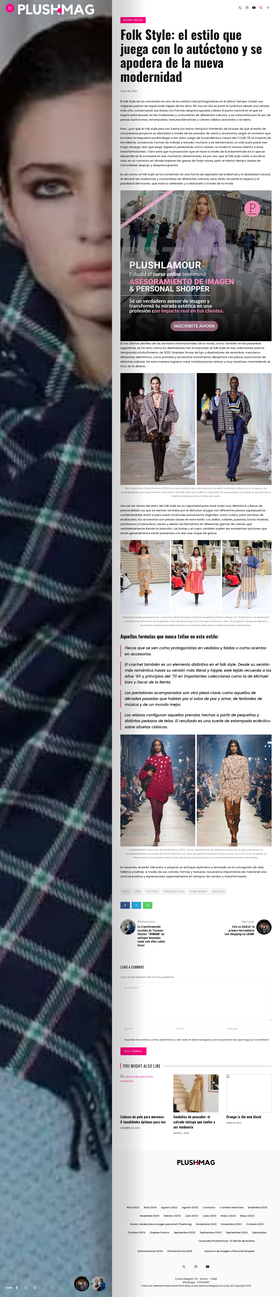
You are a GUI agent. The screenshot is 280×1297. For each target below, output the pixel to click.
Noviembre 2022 (206, 1224)
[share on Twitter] (25, 1287)
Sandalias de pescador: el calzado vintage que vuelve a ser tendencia (194, 1121)
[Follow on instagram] (247, 8)
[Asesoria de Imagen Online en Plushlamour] (196, 265)
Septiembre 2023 (210, 1232)
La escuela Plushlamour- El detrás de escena (226, 1241)
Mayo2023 (219, 891)
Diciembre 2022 (257, 1207)
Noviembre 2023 (231, 1224)
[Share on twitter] (136, 905)
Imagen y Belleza (133, 20)
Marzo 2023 (228, 1216)
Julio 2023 (191, 1216)
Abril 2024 (150, 1207)
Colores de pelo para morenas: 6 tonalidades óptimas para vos (143, 1119)
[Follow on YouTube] (254, 8)
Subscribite (259, 1232)
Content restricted (231, 1207)
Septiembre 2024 (237, 1232)
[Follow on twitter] (240, 8)
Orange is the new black (244, 1116)
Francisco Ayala (174, 891)
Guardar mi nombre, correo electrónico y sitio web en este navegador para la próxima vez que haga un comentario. (197, 1040)
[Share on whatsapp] (147, 905)
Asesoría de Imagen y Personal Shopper (229, 1251)
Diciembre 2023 (149, 1216)
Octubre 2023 (136, 1232)
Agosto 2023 (190, 1207)
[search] (260, 7)
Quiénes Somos (159, 1232)
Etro (138, 891)
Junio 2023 (209, 1216)
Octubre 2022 (255, 1224)
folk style (152, 891)
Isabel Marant (198, 891)
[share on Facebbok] (17, 1287)
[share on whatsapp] (35, 1287)
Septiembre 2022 (184, 1232)
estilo (126, 891)
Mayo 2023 (247, 1216)
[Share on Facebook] (125, 905)
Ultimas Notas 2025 (179, 1251)
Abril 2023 (133, 1207)
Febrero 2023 (172, 1216)
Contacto (209, 1207)
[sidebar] (268, 7)
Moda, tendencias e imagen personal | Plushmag (160, 1224)
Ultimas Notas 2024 (150, 1251)
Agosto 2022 (169, 1207)
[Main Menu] (10, 8)
